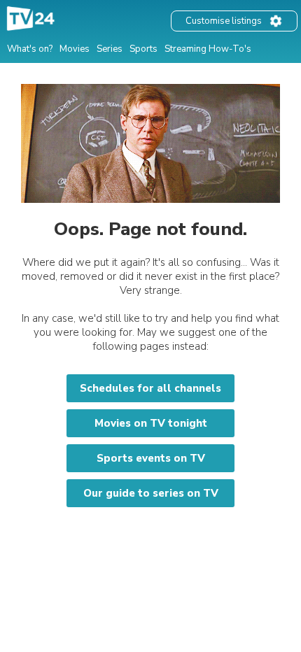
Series (109, 49)
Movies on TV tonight (150, 423)
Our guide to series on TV (150, 493)
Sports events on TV (151, 458)
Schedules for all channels (150, 388)
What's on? (29, 49)
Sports (144, 49)
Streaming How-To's (207, 49)
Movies (74, 49)
